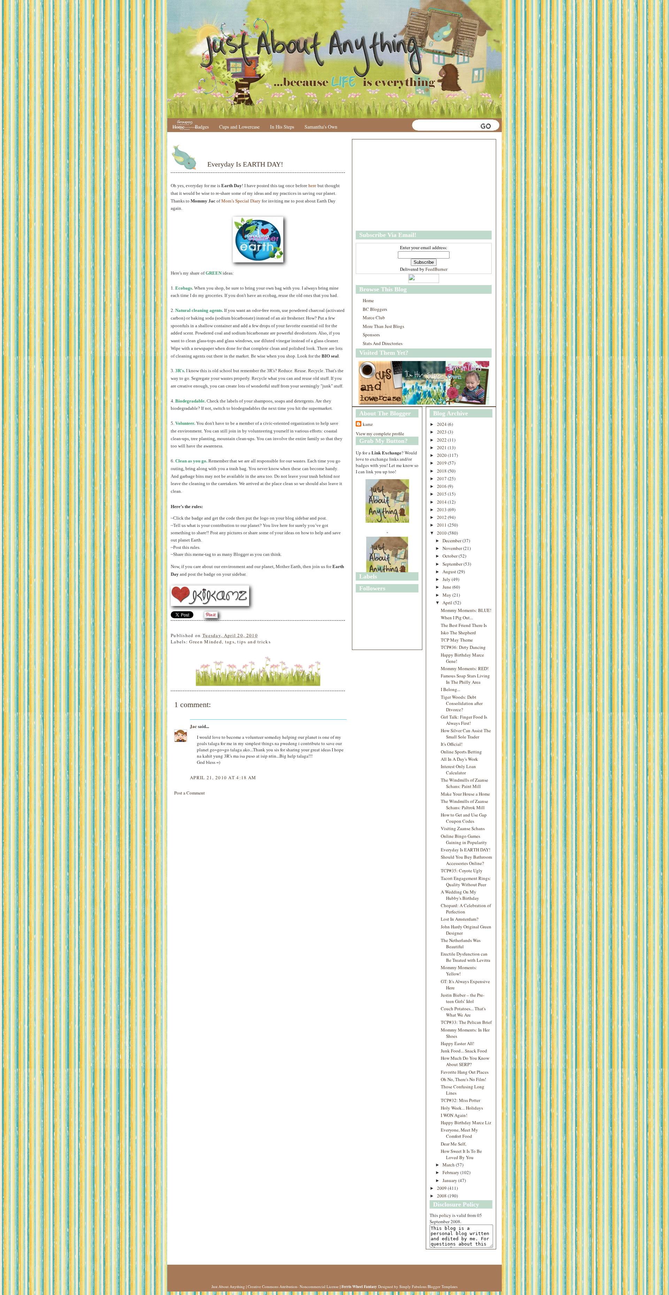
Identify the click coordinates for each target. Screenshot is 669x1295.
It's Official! (451, 744)
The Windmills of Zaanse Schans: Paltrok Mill (464, 804)
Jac (193, 726)
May (447, 595)
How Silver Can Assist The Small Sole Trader (466, 733)
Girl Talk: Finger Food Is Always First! (464, 720)
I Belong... (450, 689)
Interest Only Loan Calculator (458, 769)
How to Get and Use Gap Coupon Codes (464, 818)
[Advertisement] (399, 185)
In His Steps (282, 126)
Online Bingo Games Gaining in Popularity (464, 839)
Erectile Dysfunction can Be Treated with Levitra (465, 957)
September (453, 564)
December (452, 540)
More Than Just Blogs (383, 326)
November (453, 548)
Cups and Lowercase (239, 126)
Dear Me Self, (453, 1144)
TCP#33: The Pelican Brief (466, 1022)
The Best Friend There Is (464, 625)
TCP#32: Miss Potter (460, 1100)
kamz (368, 424)
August (450, 571)
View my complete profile (380, 433)
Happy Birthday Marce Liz (466, 1122)
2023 (442, 432)
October (451, 556)
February (451, 1172)
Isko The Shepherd (458, 632)
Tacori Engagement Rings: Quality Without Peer (466, 881)
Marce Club (374, 317)
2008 (442, 1196)
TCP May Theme (457, 640)
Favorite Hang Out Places (465, 1072)
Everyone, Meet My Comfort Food (459, 1133)
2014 (442, 502)
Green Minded (205, 641)
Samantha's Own (321, 126)
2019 (442, 463)
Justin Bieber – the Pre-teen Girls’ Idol (462, 998)
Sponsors (371, 334)
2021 (442, 447)
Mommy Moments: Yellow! (459, 970)
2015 (442, 494)
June (447, 587)
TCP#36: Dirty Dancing (463, 647)
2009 (442, 1188)
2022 (442, 440)
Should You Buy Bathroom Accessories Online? (466, 860)
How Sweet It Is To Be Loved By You (461, 1154)
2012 (442, 517)
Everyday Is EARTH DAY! (245, 164)
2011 (442, 525)
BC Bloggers (375, 309)
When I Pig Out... (457, 617)
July (447, 579)
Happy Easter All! (457, 1043)
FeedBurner (436, 269)
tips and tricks (254, 641)
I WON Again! (454, 1115)
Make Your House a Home (465, 794)
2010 (442, 533)
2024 (442, 424)
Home (178, 126)
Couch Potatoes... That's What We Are (463, 1011)
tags (229, 641)
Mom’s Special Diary (241, 201)
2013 (442, 509)
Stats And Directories (382, 343)
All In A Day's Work (459, 759)
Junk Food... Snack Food (464, 1051)
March (449, 1165)
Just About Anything (228, 1286)
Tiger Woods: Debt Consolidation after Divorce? (462, 703)
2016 (442, 486)
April (448, 602)
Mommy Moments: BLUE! (466, 610)
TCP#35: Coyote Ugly (462, 870)
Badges (202, 126)
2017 (442, 478)
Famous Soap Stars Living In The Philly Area (465, 679)
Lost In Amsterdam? (459, 919)
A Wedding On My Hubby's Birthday (460, 895)
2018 (442, 471)
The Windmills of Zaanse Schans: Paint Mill (464, 783)
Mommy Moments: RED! (465, 668)
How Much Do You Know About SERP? (465, 1061)
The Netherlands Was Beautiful (460, 943)
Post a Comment (189, 793)
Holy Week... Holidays (462, 1108)
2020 (442, 455)
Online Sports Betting (461, 752)
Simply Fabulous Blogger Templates (428, 1286)
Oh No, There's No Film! (463, 1079)
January (450, 1180)
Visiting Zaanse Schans (463, 828)
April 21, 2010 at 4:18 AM (223, 777)
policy (445, 1215)
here (312, 185)
